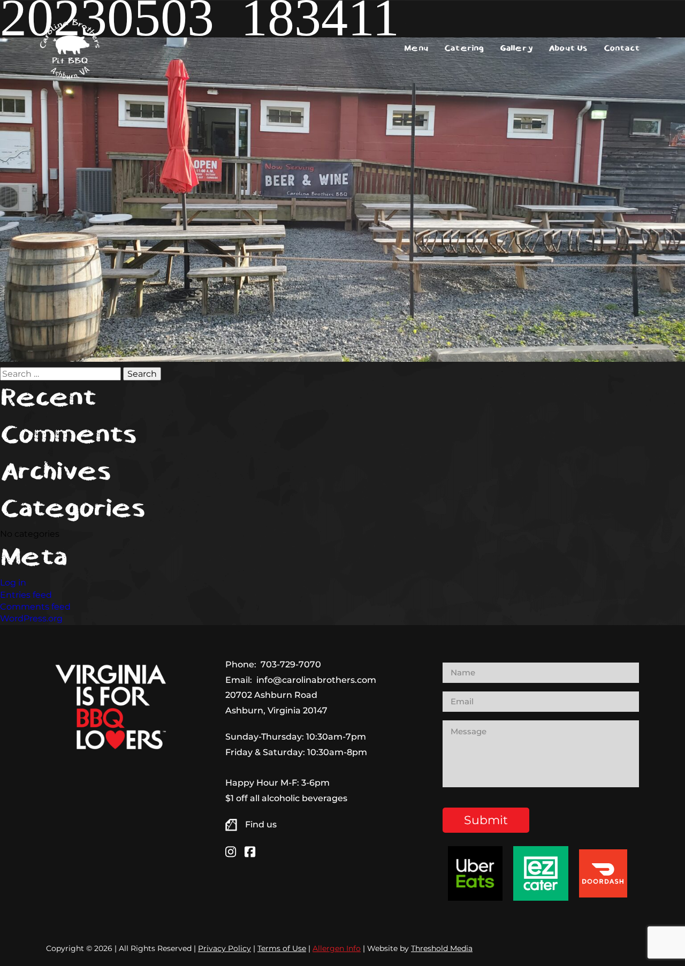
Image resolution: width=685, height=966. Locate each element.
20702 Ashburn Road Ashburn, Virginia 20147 (276, 703)
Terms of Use (281, 948)
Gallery (516, 48)
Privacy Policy (224, 948)
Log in (13, 582)
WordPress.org (31, 618)
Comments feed (35, 607)
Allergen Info (337, 948)
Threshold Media (442, 948)
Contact (622, 48)
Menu (416, 48)
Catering (464, 48)
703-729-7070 (291, 664)
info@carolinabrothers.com (316, 680)
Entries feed (26, 595)
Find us (261, 824)
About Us (568, 48)
